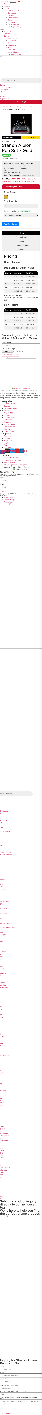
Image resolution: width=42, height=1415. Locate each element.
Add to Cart (31, 137)
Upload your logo (8, 348)
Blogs (10, 20)
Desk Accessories (29, 107)
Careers (11, 15)
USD (14, 1)
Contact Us (4, 1)
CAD (22, 1)
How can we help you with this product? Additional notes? (19, 1397)
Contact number (6, 1379)
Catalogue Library (14, 27)
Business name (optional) (9, 1385)
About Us (7, 4)
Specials (7, 6)
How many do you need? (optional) (13, 1391)
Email (2, 484)
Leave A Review (14, 24)
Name (2, 478)
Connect (7, 8)
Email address (7, 342)
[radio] (6, 197)
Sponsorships (13, 18)
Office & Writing (15, 107)
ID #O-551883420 (8, 142)
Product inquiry (8, 137)
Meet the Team (13, 11)
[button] (21, 29)
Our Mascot (12, 13)
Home (5, 107)
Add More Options (10, 224)
